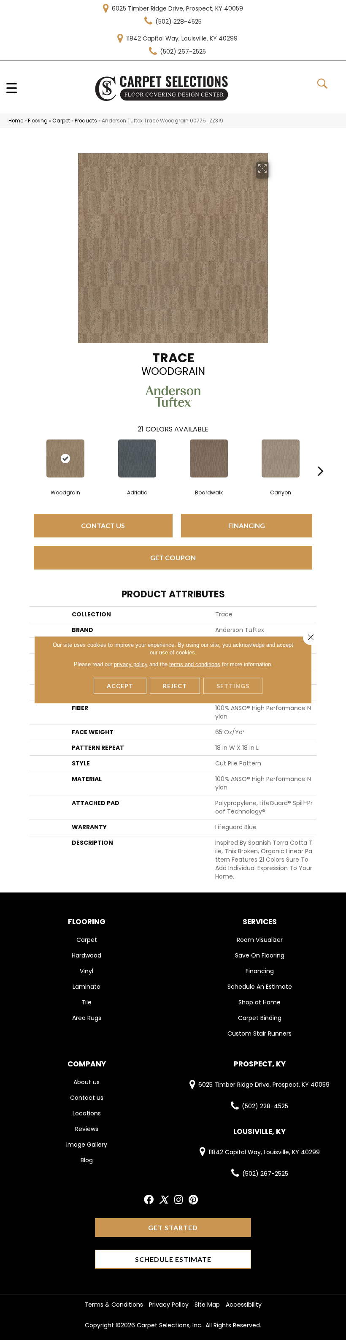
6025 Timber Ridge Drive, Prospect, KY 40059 (177, 8)
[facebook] (149, 1200)
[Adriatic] (137, 458)
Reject (175, 685)
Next (320, 458)
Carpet (61, 120)
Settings (232, 685)
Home (15, 120)
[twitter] (163, 1200)
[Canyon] (280, 458)
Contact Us (103, 525)
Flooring (38, 120)
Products (86, 120)
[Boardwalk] (209, 458)
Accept (120, 685)
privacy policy (131, 664)
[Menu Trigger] (11, 87)
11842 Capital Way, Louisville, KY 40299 (182, 38)
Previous (25, 458)
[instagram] (178, 1200)
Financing (246, 525)
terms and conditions (194, 664)
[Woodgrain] (65, 458)
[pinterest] (193, 1200)
